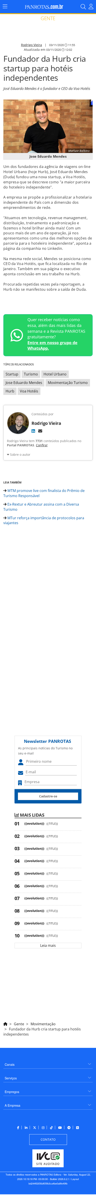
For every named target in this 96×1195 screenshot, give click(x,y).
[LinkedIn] (33, 431)
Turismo (31, 374)
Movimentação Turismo (68, 382)
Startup (12, 374)
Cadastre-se (48, 796)
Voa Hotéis (29, 391)
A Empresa (12, 1105)
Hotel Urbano (55, 374)
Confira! (42, 445)
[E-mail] (40, 431)
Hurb (10, 391)
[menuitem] (48, 1063)
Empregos (12, 1091)
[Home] (5, 1023)
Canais (10, 1064)
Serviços (11, 1078)
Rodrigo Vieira (31, 45)
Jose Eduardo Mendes (24, 382)
